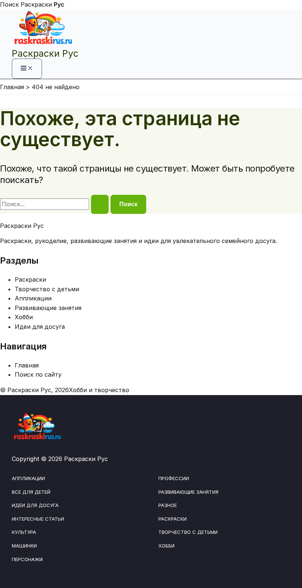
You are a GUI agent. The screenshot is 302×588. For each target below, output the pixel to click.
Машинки (24, 546)
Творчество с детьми (47, 289)
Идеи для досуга (40, 326)
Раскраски (42, 4)
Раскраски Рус (45, 53)
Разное (167, 505)
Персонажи (27, 559)
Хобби (24, 317)
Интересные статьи (38, 519)
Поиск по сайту (38, 374)
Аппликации (33, 298)
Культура (24, 532)
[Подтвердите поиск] (100, 204)
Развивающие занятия (48, 307)
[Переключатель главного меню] (27, 69)
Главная (27, 365)
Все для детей (31, 492)
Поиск (9, 4)
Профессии (173, 478)
